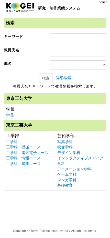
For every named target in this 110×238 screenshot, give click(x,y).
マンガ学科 (66, 180)
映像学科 (65, 147)
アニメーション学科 (74, 169)
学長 (10, 115)
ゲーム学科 (66, 174)
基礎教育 (65, 185)
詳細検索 (63, 78)
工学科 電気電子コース (27, 152)
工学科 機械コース (23, 147)
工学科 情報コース (23, 158)
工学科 (12, 141)
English (101, 2)
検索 (45, 78)
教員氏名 (11, 50)
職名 (8, 63)
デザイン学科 (68, 152)
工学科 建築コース (23, 163)
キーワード (13, 36)
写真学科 (65, 141)
